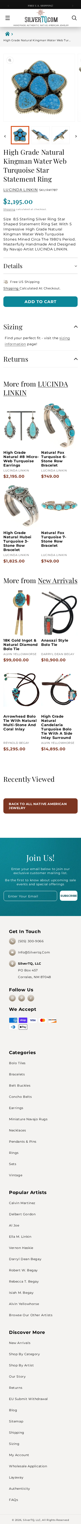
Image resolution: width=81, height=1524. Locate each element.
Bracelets (17, 1074)
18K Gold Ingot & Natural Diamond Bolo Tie (20, 644)
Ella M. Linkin (20, 1237)
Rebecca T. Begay (24, 1281)
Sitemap (16, 1421)
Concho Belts (20, 1097)
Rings (14, 1153)
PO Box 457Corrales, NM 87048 (34, 970)
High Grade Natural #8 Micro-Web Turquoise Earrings (21, 458)
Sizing (14, 1444)
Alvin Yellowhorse (24, 1304)
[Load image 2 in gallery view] (40, 135)
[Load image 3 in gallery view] (61, 135)
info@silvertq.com (34, 952)
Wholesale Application (28, 1466)
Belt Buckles (19, 1085)
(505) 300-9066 (31, 941)
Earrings (16, 1108)
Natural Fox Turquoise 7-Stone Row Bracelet (53, 539)
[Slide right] (76, 136)
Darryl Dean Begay (25, 1259)
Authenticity (19, 1489)
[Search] (74, 18)
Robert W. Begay (23, 1270)
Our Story (17, 1376)
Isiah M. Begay (21, 1293)
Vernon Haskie (21, 1248)
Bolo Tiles (17, 1063)
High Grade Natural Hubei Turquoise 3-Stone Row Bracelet (17, 541)
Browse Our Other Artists (30, 1315)
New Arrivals (19, 1343)
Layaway (16, 1477)
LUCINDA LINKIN (20, 190)
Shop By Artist (21, 1365)
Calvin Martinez (22, 1203)
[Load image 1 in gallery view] (20, 135)
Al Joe (14, 1225)
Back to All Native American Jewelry (38, 806)
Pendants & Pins (22, 1142)
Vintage (15, 1175)
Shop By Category (24, 1354)
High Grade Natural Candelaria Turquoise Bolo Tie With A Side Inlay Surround (56, 727)
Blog (13, 1410)
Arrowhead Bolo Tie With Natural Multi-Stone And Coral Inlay (20, 722)
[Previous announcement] (8, 6)
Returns (15, 1388)
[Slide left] (5, 136)
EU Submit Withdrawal (28, 1399)
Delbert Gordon (22, 1214)
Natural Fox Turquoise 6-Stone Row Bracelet (53, 458)
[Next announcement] (73, 6)
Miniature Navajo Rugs (28, 1119)
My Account (19, 1455)
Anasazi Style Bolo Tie (54, 642)
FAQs (13, 1500)
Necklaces (17, 1130)
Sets (12, 1164)
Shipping (9, 209)
